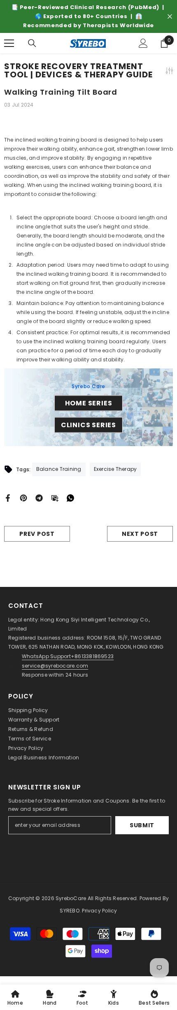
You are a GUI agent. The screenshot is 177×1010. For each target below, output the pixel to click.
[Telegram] (39, 497)
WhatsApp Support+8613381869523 (68, 656)
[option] (88, 16)
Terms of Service (29, 738)
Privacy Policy (25, 748)
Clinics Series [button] (88, 425)
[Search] (32, 43)
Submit (142, 825)
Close (170, 17)
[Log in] (143, 43)
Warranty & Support (33, 719)
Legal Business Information (43, 757)
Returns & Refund (30, 729)
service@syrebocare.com (55, 665)
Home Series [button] (88, 403)
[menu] (9, 43)
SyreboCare (72, 898)
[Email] (54, 497)
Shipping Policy (28, 710)
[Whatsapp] (70, 497)
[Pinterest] (23, 497)
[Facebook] (8, 497)
